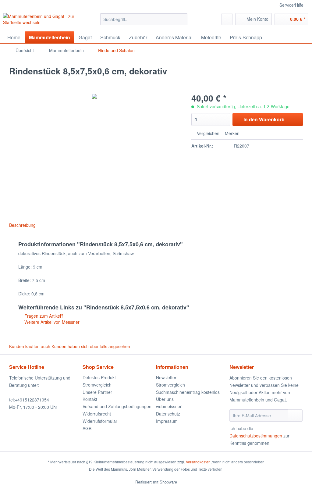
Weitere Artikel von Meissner (51, 322)
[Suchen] (181, 19)
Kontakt (90, 399)
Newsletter (166, 377)
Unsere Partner (97, 392)
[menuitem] (144, 22)
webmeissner (169, 406)
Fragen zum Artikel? (43, 316)
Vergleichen (207, 133)
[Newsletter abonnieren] (295, 415)
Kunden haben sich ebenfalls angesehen (90, 346)
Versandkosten (198, 461)
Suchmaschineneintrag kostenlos (188, 392)
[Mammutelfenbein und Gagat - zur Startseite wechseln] (40, 20)
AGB (87, 428)
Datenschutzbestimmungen (255, 436)
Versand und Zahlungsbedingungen (117, 406)
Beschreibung (22, 225)
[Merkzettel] (227, 19)
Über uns (165, 399)
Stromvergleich (97, 385)
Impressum (167, 421)
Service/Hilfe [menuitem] (291, 5)
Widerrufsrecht (97, 414)
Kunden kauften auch (29, 346)
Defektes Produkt (99, 377)
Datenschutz (168, 414)
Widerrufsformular (100, 421)
